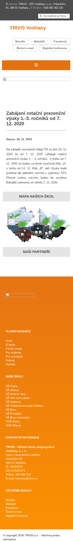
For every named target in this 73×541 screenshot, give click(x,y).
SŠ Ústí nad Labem (18, 397)
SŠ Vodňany (13, 401)
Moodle (20, 41)
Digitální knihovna (55, 48)
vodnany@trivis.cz (26, 478)
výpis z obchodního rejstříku (23, 454)
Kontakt (10, 364)
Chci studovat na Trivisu (54, 16)
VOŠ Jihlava (13, 425)
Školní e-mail (25, 48)
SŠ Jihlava (12, 390)
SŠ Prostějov (14, 413)
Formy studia (14, 348)
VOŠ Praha (13, 421)
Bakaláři (39, 41)
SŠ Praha (12, 386)
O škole (10, 344)
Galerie (10, 360)
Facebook (60, 41)
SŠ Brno (11, 409)
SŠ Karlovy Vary (16, 393)
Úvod (9, 340)
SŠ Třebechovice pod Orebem (24, 405)
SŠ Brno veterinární (18, 417)
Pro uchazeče (14, 356)
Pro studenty (13, 352)
